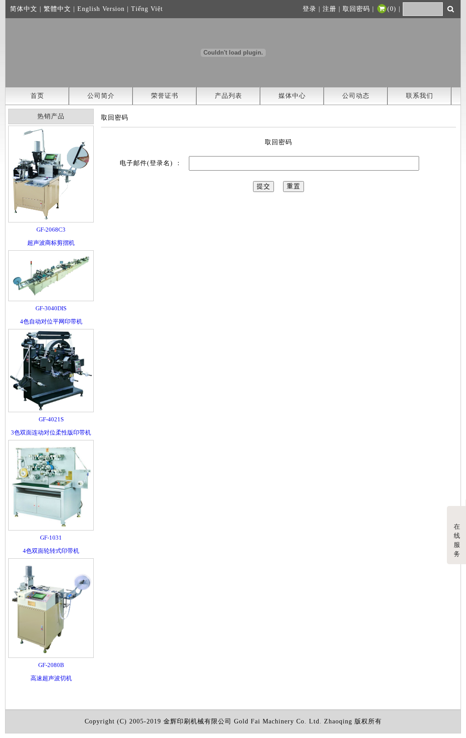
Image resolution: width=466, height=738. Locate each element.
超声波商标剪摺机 (51, 242)
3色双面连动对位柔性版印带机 (51, 432)
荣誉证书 (164, 95)
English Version (101, 8)
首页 (37, 95)
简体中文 (23, 8)
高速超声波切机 (51, 678)
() (391, 8)
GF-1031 (51, 537)
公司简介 (101, 95)
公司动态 (356, 95)
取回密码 (356, 8)
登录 (309, 8)
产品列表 (228, 95)
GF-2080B (51, 665)
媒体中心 (292, 95)
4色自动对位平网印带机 (51, 321)
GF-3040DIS (50, 308)
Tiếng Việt (147, 8)
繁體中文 (57, 8)
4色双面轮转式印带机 (51, 550)
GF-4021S (51, 419)
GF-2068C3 (51, 229)
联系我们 (419, 95)
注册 (329, 8)
